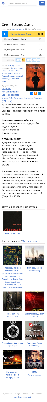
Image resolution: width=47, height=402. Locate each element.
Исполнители (37, 394)
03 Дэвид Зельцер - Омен (24, 55)
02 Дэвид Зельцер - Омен (24, 49)
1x (23, 60)
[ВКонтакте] (31, 93)
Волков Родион (14, 73)
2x (38, 60)
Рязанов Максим (8, 71)
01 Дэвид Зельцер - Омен (24, 44)
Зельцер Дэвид (13, 65)
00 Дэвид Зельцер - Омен (24, 39)
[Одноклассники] (35, 93)
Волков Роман (17, 68)
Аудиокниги (7, 394)
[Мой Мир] (39, 93)
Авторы (26, 394)
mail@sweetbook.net (22, 397)
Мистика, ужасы (18, 29)
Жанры (17, 394)
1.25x (28, 60)
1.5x (34, 60)
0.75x (18, 60)
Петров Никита (8, 76)
